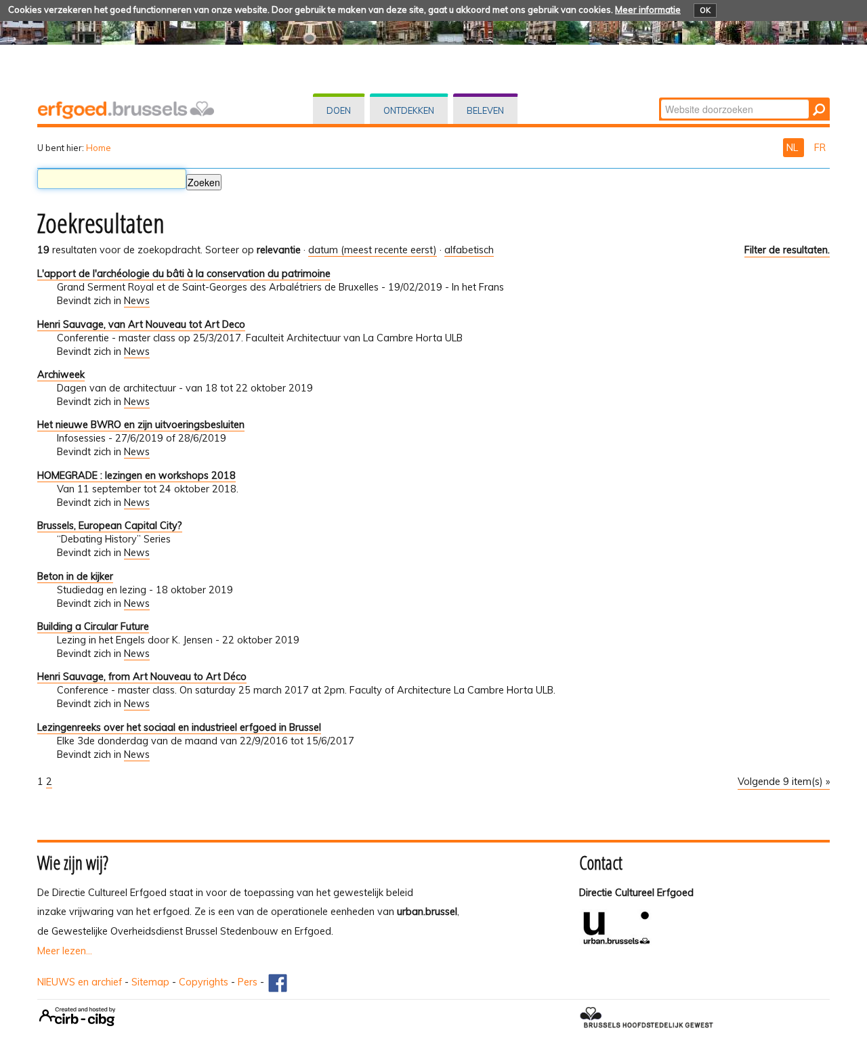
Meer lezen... (64, 951)
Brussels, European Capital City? (109, 525)
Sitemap (150, 982)
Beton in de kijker (75, 576)
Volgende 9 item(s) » (784, 781)
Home (98, 147)
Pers (247, 982)
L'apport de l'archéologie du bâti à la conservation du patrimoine (184, 274)
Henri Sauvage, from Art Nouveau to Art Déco (142, 677)
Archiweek (61, 374)
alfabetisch (469, 250)
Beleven (485, 110)
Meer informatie (648, 9)
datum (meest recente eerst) (372, 250)
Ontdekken (408, 110)
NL (793, 148)
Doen (338, 110)
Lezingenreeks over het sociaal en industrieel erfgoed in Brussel (179, 727)
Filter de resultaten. (787, 250)
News (137, 301)
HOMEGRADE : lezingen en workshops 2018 (136, 475)
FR (820, 148)
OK (705, 10)
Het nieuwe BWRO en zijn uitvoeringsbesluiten (141, 425)
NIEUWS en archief (79, 982)
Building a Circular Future (93, 626)
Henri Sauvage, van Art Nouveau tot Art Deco (141, 324)
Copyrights (203, 982)
